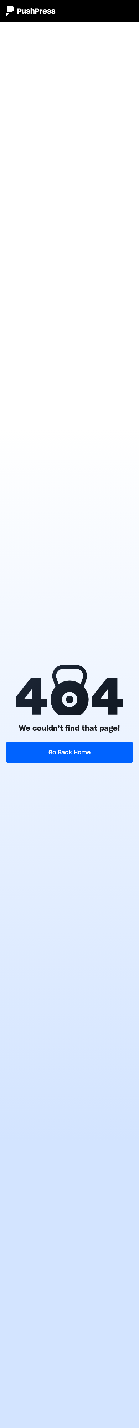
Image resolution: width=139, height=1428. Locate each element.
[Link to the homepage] (31, 11)
